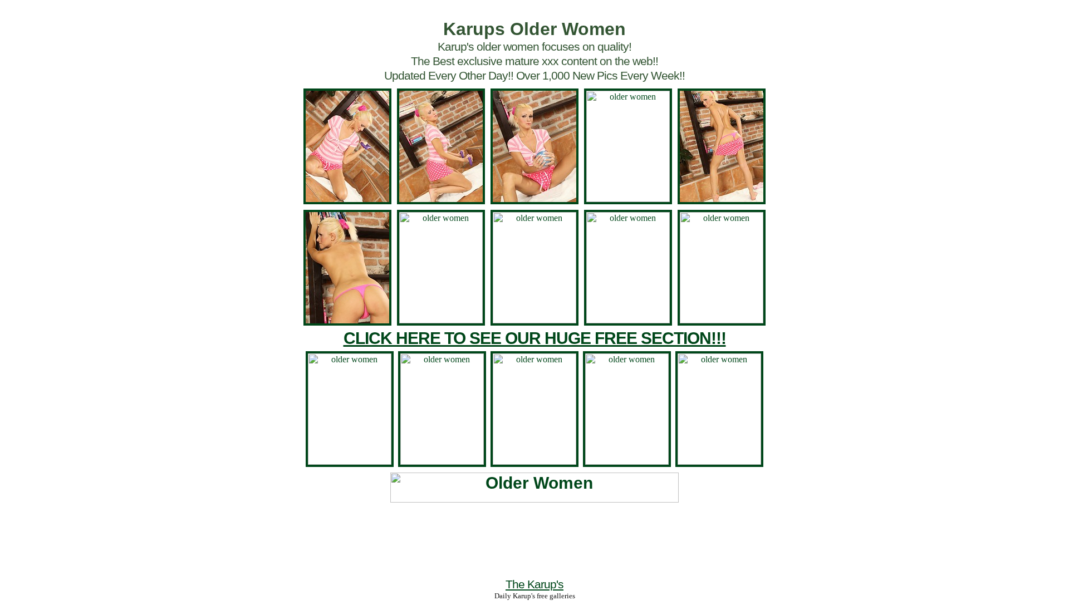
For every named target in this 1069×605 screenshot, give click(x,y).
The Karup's (534, 584)
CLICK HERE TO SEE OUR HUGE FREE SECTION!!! (535, 338)
